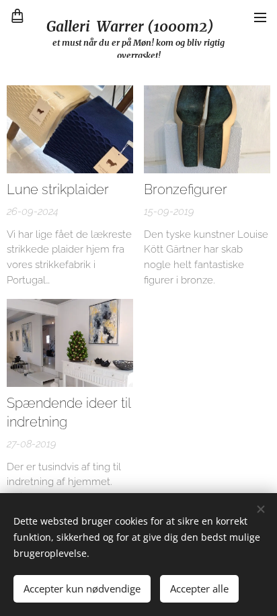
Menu (260, 16)
